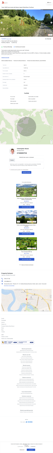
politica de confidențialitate (23, 169)
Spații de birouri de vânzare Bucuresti (26, 379)
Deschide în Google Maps (9, 285)
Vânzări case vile (26, 354)
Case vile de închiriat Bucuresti (26, 393)
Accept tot (31, 449)
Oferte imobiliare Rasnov (6, 60)
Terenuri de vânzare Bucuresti (26, 371)
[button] (2, 23)
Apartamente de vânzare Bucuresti (26, 350)
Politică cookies (4, 336)
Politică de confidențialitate (7, 338)
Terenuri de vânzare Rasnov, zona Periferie (36, 60)
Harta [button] (50, 34)
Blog (2, 329)
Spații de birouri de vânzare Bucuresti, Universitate (26, 383)
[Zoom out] (51, 143)
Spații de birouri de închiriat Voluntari (26, 405)
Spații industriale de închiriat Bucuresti (26, 402)
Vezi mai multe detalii (26, 207)
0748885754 (22, 153)
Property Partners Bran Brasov (7, 326)
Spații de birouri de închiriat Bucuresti (27, 397)
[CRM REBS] (29, 421)
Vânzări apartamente (26, 348)
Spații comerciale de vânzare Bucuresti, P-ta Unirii (26, 386)
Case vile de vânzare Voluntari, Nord (26, 359)
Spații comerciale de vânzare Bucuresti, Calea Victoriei (26, 385)
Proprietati (3, 320)
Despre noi (3, 324)
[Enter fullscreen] (51, 110)
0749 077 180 (7, 278)
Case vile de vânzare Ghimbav (26, 362)
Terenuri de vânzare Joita (26, 368)
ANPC (2, 334)
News (2, 328)
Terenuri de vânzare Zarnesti (26, 370)
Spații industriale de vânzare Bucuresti (26, 382)
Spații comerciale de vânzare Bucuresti (26, 380)
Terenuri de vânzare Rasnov (19, 60)
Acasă (2, 318)
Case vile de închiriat (26, 391)
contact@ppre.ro (7, 281)
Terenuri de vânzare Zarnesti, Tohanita (26, 374)
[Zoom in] (51, 141)
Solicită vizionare (26, 172)
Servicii (3, 322)
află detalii (25, 443)
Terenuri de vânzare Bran (26, 367)
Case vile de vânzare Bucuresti (26, 361)
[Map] (26, 126)
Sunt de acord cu (19, 169)
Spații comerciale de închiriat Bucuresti (26, 399)
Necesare (21, 446)
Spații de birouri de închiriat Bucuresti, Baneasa (26, 400)
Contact (3, 331)
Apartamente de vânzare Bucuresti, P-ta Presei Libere (26, 352)
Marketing (33, 446)
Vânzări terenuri (26, 365)
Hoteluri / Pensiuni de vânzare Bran (26, 412)
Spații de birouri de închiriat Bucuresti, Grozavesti (26, 404)
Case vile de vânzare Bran (26, 356)
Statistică (27, 446)
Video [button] (30, 221)
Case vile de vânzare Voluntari (26, 357)
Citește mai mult (5, 57)
